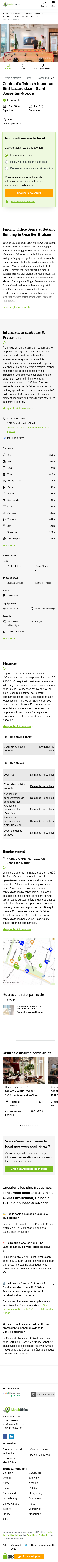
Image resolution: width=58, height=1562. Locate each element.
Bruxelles (7, 17)
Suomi (6, 1488)
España (7, 1508)
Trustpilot (7, 214)
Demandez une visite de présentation (31, 168)
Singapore (35, 1498)
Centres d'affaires (32, 13)
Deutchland (9, 1493)
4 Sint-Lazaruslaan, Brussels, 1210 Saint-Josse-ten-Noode (28, 1309)
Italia (5, 1519)
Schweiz (34, 1478)
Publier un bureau (40, 1454)
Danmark (8, 1472)
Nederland (35, 1514)
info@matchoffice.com (14, 1424)
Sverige (7, 1478)
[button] (12, 1009)
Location (17, 13)
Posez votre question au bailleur (28, 162)
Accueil (6, 13)
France (7, 1514)
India (32, 1503)
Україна (33, 1483)
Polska (33, 1488)
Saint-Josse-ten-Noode (25, 17)
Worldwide (35, 1508)
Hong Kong (35, 1493)
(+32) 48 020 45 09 (12, 1428)
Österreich (35, 1472)
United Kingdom (12, 1503)
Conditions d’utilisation (38, 1535)
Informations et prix (21, 155)
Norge (6, 1483)
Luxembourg (10, 1498)
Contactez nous (39, 1449)
